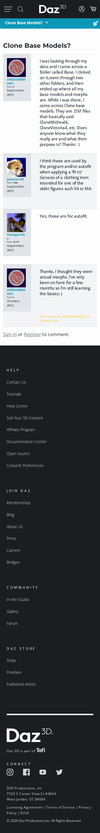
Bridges (13, 562)
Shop (11, 660)
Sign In (10, 334)
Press (11, 538)
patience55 (15, 179)
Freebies (14, 672)
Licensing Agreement (24, 807)
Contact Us (16, 382)
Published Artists (21, 684)
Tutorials (14, 394)
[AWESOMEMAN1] (17, 68)
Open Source (18, 453)
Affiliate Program (21, 429)
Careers (13, 550)
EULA (24, 812)
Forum (12, 623)
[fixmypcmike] (17, 223)
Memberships (19, 502)
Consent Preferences (25, 465)
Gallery (12, 611)
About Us (15, 526)
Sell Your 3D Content (25, 418)
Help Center (17, 406)
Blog (10, 514)
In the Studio (18, 599)
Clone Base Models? (24, 22)
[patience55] (17, 167)
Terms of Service (60, 807)
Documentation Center (27, 441)
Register (32, 334)
